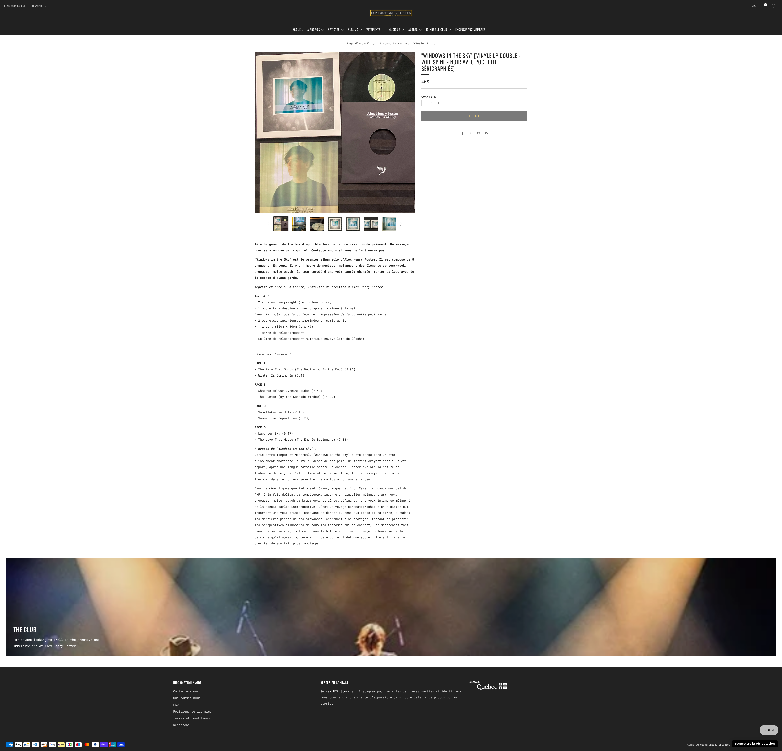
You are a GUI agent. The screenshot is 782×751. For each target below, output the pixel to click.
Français (37, 5)
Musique (394, 29)
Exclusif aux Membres (470, 29)
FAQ (176, 705)
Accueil (298, 29)
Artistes (334, 29)
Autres (413, 29)
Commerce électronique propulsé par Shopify (717, 744)
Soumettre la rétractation (755, 743)
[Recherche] (774, 6)
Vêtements (373, 29)
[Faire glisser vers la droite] (401, 224)
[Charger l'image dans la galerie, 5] (352, 223)
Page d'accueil (358, 43)
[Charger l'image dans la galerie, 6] (370, 223)
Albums (353, 29)
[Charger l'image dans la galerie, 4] (334, 223)
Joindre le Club (436, 29)
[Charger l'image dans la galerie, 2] (298, 223)
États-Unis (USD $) (15, 5)
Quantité (428, 96)
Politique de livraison (193, 711)
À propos (313, 29)
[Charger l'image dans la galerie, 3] (317, 223)
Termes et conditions (191, 718)
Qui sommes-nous (187, 698)
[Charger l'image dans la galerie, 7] (388, 223)
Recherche (181, 725)
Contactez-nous (324, 250)
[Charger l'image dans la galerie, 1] (280, 223)
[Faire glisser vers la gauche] (268, 224)
